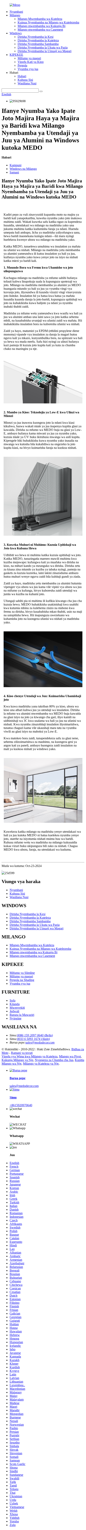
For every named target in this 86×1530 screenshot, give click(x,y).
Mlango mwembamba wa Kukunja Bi (41, 26)
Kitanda (15, 1004)
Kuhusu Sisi (25, 79)
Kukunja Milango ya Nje (17, 1060)
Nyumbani (16, 11)
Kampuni (15, 165)
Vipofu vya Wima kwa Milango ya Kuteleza (29, 1056)
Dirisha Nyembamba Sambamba (38, 44)
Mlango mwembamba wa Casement (40, 29)
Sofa (12, 1000)
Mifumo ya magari (29, 58)
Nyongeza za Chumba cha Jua (54, 1060)
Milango (15, 15)
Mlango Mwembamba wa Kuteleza (40, 19)
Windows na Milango (23, 168)
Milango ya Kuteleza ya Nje (41, 1063)
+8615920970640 (21, 1105)
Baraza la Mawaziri (22, 1014)
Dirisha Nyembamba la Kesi (35, 36)
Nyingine (15, 1018)
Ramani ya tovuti (22, 1053)
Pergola (22, 65)
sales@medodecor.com (24, 1086)
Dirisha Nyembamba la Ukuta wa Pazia (43, 47)
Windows (16, 33)
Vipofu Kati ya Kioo (31, 62)
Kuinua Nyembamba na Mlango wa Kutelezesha (48, 22)
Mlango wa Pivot (70, 1056)
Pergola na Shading (22, 980)
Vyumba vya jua (28, 69)
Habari (22, 76)
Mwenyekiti (17, 1007)
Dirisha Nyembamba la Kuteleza (38, 40)
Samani (14, 172)
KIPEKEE (16, 54)
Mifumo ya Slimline (22, 972)
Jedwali (14, 1011)
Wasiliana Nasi (27, 83)
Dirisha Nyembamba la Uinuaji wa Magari (44, 51)
